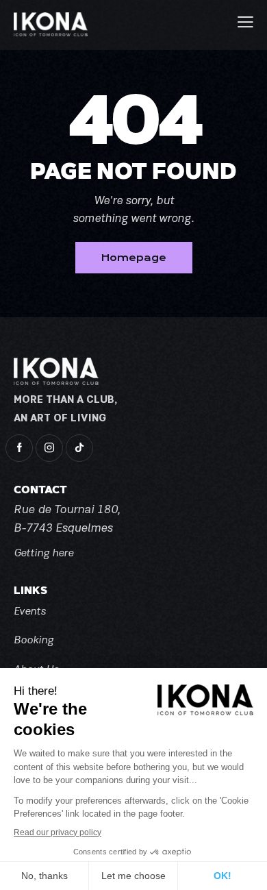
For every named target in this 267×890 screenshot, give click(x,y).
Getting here (43, 553)
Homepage (133, 257)
